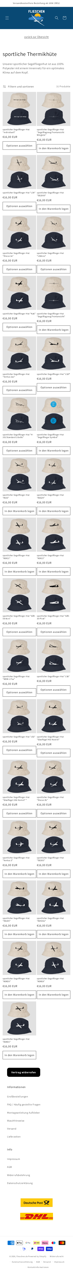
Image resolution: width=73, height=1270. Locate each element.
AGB (9, 1167)
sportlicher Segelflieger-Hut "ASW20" (16, 980)
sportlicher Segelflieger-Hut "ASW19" (50, 980)
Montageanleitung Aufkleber (23, 1112)
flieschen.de (22, 1256)
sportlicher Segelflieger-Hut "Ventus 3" (16, 859)
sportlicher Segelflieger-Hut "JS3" (19, 736)
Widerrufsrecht (57, 1256)
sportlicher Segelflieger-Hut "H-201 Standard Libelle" (18, 436)
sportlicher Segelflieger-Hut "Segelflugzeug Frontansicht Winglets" (50, 132)
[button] (7, 18)
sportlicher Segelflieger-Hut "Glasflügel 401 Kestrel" (50, 738)
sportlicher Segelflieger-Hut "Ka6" (19, 313)
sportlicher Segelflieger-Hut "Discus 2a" (16, 254)
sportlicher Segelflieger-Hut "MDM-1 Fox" (16, 678)
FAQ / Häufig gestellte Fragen (23, 1104)
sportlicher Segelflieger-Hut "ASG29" (50, 496)
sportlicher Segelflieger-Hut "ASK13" (50, 557)
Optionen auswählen (19, 145)
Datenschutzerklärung (20, 1183)
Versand (11, 1128)
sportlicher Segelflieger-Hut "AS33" (16, 496)
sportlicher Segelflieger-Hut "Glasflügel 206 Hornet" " (16, 798)
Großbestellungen (17, 1096)
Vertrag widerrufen (23, 1072)
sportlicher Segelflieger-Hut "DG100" (16, 919)
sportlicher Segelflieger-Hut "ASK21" (16, 557)
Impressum (13, 1159)
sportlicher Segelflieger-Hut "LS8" (53, 676)
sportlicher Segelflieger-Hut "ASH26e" (50, 919)
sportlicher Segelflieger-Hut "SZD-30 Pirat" (53, 617)
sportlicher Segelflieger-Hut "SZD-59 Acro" (19, 617)
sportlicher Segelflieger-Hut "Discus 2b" (50, 798)
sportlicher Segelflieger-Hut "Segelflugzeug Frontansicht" (51, 315)
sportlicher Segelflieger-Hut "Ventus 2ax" (16, 375)
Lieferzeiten (14, 1136)
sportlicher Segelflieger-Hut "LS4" (19, 192)
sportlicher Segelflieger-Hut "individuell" (16, 131)
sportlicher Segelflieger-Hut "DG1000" (50, 194)
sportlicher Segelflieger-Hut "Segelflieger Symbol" (50, 436)
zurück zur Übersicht (36, 36)
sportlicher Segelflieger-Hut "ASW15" (16, 1040)
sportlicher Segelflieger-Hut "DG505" (50, 859)
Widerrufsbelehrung (18, 1175)
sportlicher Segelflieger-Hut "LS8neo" (50, 254)
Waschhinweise (15, 1120)
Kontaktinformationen (38, 1267)
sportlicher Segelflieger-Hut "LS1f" (53, 374)
